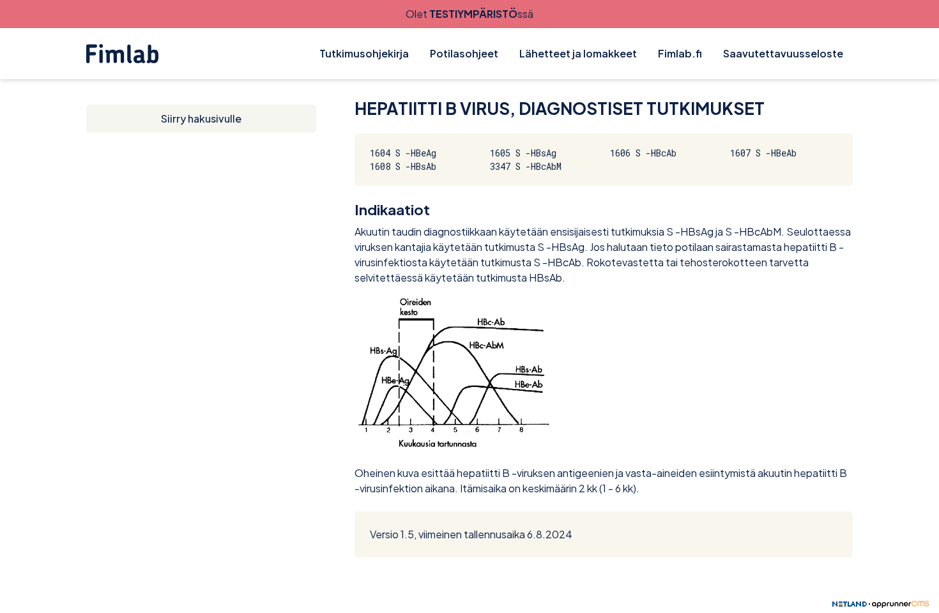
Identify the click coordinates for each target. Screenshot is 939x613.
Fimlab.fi (680, 53)
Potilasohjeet (464, 53)
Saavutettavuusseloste (783, 53)
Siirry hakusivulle (201, 118)
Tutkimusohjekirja (364, 53)
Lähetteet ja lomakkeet (578, 53)
